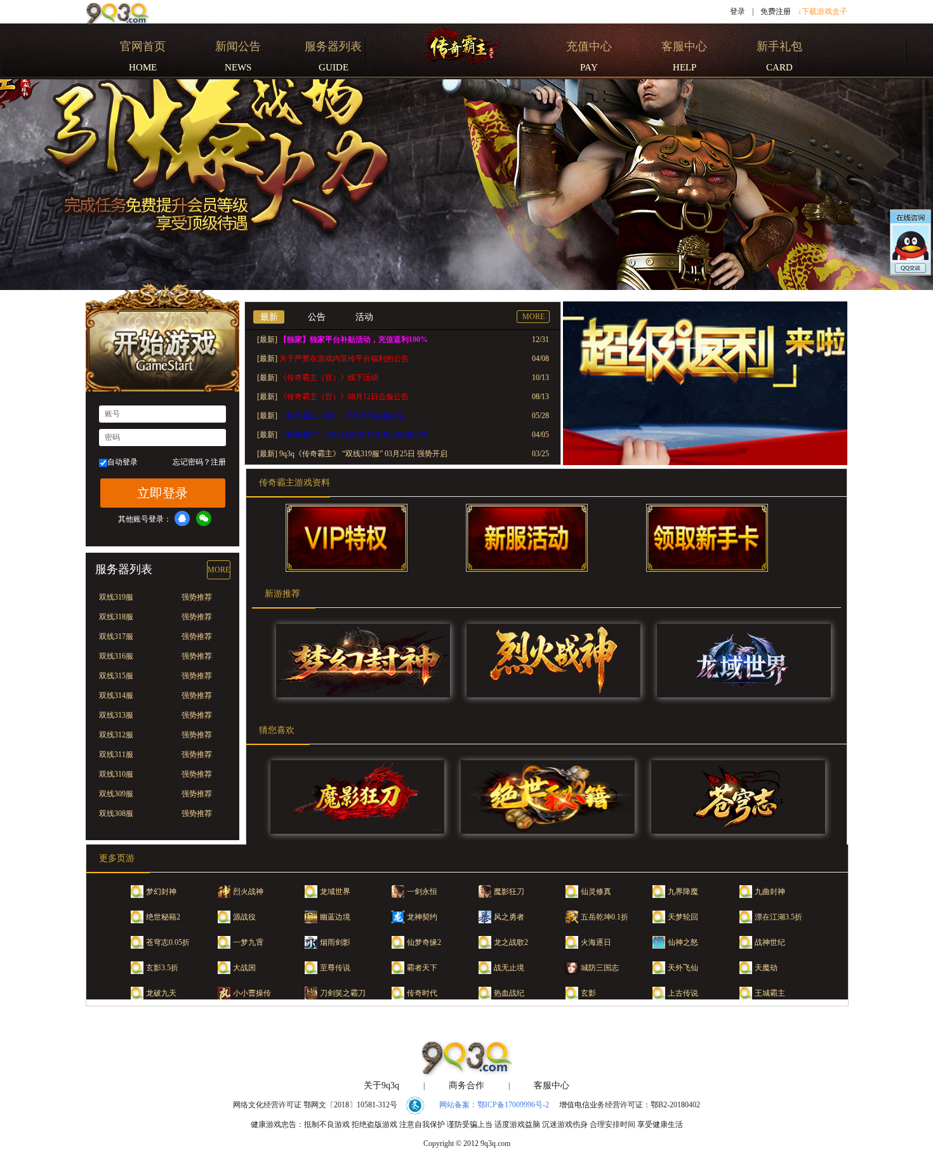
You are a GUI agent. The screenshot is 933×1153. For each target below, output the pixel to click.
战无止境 (509, 967)
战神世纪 (770, 942)
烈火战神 (248, 891)
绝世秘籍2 (163, 917)
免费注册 (775, 11)
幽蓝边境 (335, 917)
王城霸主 (770, 993)
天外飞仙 (683, 967)
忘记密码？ (192, 462)
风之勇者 (509, 917)
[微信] (203, 518)
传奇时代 (422, 993)
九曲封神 (770, 891)
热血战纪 (509, 993)
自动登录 (122, 462)
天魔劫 (766, 967)
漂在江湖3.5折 (778, 917)
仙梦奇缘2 (424, 942)
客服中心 (551, 1085)
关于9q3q (381, 1085)
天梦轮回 (683, 917)
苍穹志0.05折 (168, 942)
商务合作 (466, 1085)
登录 (737, 11)
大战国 (244, 967)
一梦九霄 (248, 942)
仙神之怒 (683, 942)
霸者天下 (422, 967)
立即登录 (162, 493)
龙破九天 (161, 993)
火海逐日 (596, 942)
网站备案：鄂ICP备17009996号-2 (494, 1104)
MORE (219, 569)
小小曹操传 (252, 993)
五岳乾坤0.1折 (604, 917)
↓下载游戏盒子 (822, 11)
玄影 (588, 993)
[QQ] (182, 518)
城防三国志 (600, 967)
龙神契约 (422, 917)
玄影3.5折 (162, 967)
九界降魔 (683, 891)
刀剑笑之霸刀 (343, 993)
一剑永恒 (422, 891)
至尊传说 (335, 967)
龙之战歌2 (511, 942)
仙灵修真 (596, 891)
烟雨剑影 (335, 942)
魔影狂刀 (509, 891)
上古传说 (683, 993)
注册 (218, 462)
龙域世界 (335, 891)
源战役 (244, 917)
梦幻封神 (161, 891)
